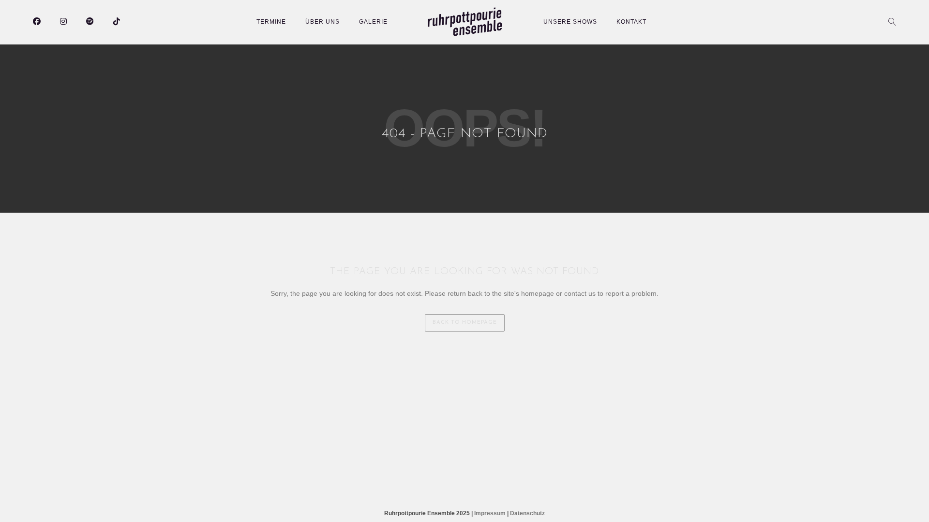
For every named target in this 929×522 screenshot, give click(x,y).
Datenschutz (527, 513)
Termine (271, 21)
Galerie (373, 21)
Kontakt (631, 21)
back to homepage (465, 322)
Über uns (322, 21)
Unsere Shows (570, 21)
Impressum (490, 513)
